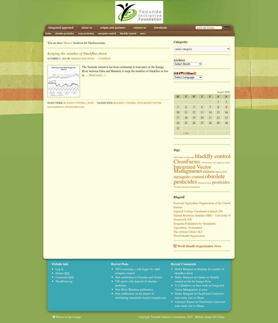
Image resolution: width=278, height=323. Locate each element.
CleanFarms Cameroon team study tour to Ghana (199, 296)
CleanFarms (187, 161)
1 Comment (104, 58)
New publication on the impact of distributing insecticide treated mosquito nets (140, 296)
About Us (87, 28)
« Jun (186, 133)
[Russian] (191, 74)
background (189, 157)
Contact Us (140, 28)
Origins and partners (112, 28)
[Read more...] (97, 75)
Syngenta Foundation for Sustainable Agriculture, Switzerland (195, 225)
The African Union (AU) (188, 232)
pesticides (221, 182)
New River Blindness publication (134, 289)
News (143, 33)
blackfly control (125, 102)
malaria (209, 171)
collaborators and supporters (213, 162)
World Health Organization (189, 236)
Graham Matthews (82, 58)
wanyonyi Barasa (184, 302)
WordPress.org (64, 281)
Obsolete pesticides (64, 33)
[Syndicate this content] (175, 246)
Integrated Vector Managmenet (192, 168)
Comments (65, 277)
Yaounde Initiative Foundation (139, 12)
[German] (181, 74)
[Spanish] (194, 74)
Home (48, 33)
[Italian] (185, 74)
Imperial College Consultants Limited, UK (198, 211)
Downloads (160, 28)
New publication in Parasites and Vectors (138, 277)
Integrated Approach (60, 28)
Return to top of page (68, 317)
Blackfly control (128, 33)
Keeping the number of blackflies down (77, 53)
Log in (59, 269)
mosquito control (189, 176)
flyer (228, 162)
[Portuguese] (188, 74)
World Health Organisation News (199, 246)
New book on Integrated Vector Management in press (199, 287)
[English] (175, 74)
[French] (178, 74)
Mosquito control (107, 33)
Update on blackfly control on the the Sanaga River (197, 279)
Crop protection (86, 33)
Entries (63, 273)
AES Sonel (178, 157)
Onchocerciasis (74, 106)
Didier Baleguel (184, 269)
